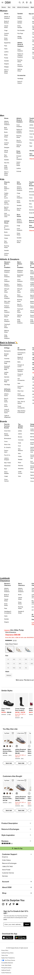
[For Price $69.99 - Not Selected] (18, 649)
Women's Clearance (7, 584)
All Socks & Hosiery (7, 390)
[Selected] (17, 746)
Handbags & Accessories (7, 612)
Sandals (6, 61)
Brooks (20, 437)
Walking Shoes (19, 70)
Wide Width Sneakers (7, 336)
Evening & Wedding (20, 370)
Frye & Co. (7, 455)
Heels (5, 49)
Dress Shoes (6, 39)
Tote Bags (7, 384)
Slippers (6, 64)
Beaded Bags (6, 354)
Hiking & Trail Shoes (6, 290)
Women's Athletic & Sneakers (7, 264)
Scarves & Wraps (20, 387)
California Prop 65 (5, 970)
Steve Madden (6, 472)
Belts (19, 362)
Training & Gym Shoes (7, 325)
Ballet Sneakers (7, 276)
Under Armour (20, 472)
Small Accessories (21, 394)
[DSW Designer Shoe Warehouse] (8, 2)
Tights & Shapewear (7, 416)
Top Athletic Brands (20, 426)
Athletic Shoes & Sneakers (20, 44)
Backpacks (7, 351)
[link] (7, 710)
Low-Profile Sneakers (7, 296)
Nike (19, 453)
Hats (19, 383)
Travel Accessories (21, 407)
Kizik (19, 446)
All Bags (7, 348)
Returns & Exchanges (9, 863)
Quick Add (9, 763)
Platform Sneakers (7, 306)
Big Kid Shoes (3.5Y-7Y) (7, 208)
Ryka (19, 462)
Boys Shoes (19, 215)
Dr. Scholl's (7, 447)
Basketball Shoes (20, 276)
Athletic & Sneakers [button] (23, 7)
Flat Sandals (20, 30)
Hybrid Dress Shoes (18, 163)
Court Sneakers (20, 50)
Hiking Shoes (6, 151)
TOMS (6, 476)
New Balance (20, 449)
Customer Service (8, 873)
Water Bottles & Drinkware (21, 411)
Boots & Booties (6, 22)
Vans (19, 476)
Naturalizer (7, 466)
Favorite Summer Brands (7, 426)
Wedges (6, 67)
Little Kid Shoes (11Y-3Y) (6, 202)
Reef (5, 469)
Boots (5, 132)
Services (5, 876)
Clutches (6, 358)
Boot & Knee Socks (6, 400)
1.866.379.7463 (7, 866)
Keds (19, 443)
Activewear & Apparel (21, 353)
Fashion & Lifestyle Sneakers (20, 55)
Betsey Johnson (6, 434)
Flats (5, 46)
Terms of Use (4, 955)
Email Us (5, 857)
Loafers (6, 52)
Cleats (6, 238)
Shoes (6, 13)
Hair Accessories (21, 379)
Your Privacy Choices (10, 960)
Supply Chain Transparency (8, 958)
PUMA (20, 456)
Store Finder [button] (6, 870)
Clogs (5, 30)
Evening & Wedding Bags (7, 367)
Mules (6, 55)
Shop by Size (7, 183)
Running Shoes (19, 61)
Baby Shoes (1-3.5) (6, 188)
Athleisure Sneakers (7, 271)
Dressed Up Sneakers (19, 157)
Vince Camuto (6, 480)
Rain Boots (5, 156)
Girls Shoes (19, 183)
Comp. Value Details (6, 965)
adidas (20, 431)
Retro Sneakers (7, 311)
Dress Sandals (19, 26)
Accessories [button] (21, 75)
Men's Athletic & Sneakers (20, 264)
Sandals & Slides (21, 612)
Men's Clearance (21, 584)
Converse (20, 440)
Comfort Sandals (19, 22)
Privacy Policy (4, 950)
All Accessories (21, 349)
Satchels (6, 377)
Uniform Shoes (6, 254)
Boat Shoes (6, 128)
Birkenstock (7, 438)
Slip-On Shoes (19, 209)
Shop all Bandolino (10, 632)
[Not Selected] (4, 746)
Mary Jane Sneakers (7, 302)
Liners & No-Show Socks (6, 410)
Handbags (20, 78)
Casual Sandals (19, 17)
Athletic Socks (6, 394)
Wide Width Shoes (6, 167)
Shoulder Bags (6, 380)
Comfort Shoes (6, 34)
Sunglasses (21, 398)
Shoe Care (20, 391)
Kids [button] (14, 7)
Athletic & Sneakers (7, 17)
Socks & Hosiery (19, 82)
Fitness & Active (20, 375)
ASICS (20, 434)
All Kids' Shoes (6, 222)
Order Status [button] (6, 860)
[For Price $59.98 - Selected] (9, 649)
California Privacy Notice (7, 953)
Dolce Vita (7, 444)
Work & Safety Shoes (6, 71)
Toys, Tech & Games (21, 402)
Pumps (6, 58)
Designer (6, 147)
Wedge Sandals (19, 37)
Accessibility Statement (7, 962)
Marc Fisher (7, 463)
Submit (27, 924)
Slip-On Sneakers (20, 65)
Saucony (20, 465)
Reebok (20, 459)
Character (7, 235)
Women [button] (4, 7)
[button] (13, 733)
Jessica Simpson (6, 459)
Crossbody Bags (7, 362)
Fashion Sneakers (7, 285)
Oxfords (18, 171)
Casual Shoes (6, 26)
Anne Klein (7, 431)
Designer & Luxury (21, 365)
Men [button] (9, 7)
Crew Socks (6, 405)
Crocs (5, 441)
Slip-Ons (6, 163)
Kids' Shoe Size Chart (7, 214)
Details (5, 919)
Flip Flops (20, 33)
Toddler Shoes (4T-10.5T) (6, 195)
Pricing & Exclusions (6, 967)
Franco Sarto (6, 451)
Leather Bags (6, 373)
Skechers (20, 468)
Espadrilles (7, 43)
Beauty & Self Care (20, 358)
